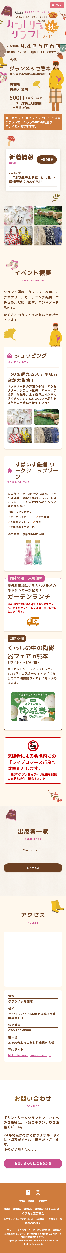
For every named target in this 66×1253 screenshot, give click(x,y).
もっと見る (33, 868)
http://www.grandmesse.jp (29, 1055)
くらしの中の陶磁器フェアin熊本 (31, 652)
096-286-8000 (19, 1030)
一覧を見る (46, 159)
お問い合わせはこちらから (33, 1163)
